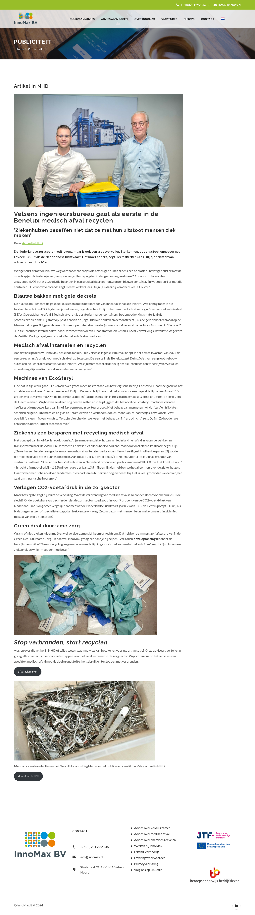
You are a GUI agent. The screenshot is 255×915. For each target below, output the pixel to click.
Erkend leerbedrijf (146, 852)
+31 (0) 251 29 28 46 (94, 847)
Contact (207, 19)
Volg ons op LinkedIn (148, 870)
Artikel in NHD (32, 243)
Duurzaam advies (82, 19)
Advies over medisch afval (152, 834)
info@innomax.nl (229, 5)
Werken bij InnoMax (148, 846)
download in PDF (28, 776)
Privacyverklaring (146, 864)
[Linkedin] (236, 906)
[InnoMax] (30, 19)
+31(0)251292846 (193, 5)
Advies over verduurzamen (152, 828)
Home (20, 49)
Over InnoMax (144, 19)
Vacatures (169, 19)
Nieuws (189, 19)
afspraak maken (27, 671)
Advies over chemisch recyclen (155, 840)
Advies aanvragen (114, 19)
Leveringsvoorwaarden (149, 858)
